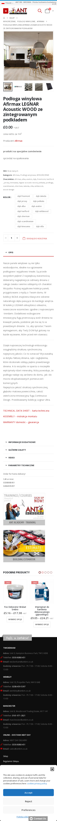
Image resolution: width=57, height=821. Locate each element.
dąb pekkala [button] (38, 201)
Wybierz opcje (15, 624)
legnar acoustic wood (28, 182)
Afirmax (18, 140)
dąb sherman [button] (23, 216)
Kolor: (7, 197)
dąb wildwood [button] (41, 211)
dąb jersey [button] (22, 201)
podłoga (49, 182)
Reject (28, 801)
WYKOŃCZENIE (43, 175)
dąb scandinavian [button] (25, 221)
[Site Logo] (18, 11)
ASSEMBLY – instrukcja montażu (20, 416)
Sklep (5, 756)
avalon (29, 179)
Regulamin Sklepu (11, 761)
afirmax (18, 179)
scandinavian (8, 186)
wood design (8, 189)
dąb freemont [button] (23, 196)
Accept (28, 792)
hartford (50, 179)
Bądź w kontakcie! (17, 638)
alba (23, 179)
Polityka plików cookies (27, 816)
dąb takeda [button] (41, 196)
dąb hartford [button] (23, 211)
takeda (26, 186)
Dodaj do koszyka (43, 619)
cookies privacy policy (37, 783)
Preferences (28, 810)
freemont (41, 179)
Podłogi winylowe (28, 175)
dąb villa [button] (40, 226)
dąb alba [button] (21, 206)
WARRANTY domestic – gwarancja (21, 422)
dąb (34, 179)
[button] (52, 769)
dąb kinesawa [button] (23, 226)
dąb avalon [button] (37, 206)
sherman (19, 186)
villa (32, 186)
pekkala (41, 182)
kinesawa (14, 182)
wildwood (39, 186)
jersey (6, 182)
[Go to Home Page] (4, 18)
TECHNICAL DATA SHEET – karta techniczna (26, 410)
